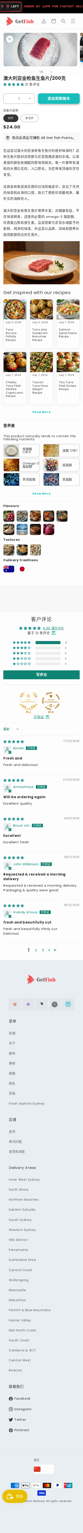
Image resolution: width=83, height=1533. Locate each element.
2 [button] (36, 950)
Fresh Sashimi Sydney (27, 1103)
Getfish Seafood (33, 1501)
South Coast (19, 1340)
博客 (12, 1063)
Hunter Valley (20, 1320)
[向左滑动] (32, 72)
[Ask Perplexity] (68, 1004)
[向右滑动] (51, 72)
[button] (53, 21)
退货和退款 (17, 1151)
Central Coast (20, 1270)
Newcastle (17, 1290)
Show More (41, 412)
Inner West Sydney (24, 1179)
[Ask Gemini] (28, 1004)
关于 (12, 1043)
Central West (20, 1360)
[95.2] (28, 701)
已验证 (39, 717)
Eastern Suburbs (22, 1209)
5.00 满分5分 (53, 628)
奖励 (12, 1093)
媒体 (12, 1053)
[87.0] (51, 701)
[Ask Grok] (41, 1004)
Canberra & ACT (22, 1350)
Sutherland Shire (22, 1260)
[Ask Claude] (15, 1004)
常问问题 (15, 1141)
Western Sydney (22, 1230)
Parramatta (18, 1250)
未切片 (29, 118)
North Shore (19, 1189)
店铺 (12, 1033)
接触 (12, 1073)
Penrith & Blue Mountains (29, 1310)
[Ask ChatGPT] (55, 1004)
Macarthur (17, 1300)
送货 (12, 1131)
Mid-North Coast (23, 1330)
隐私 (12, 1083)
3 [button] (43, 950)
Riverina (15, 1370)
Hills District (18, 1240)
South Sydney (20, 1220)
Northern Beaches (24, 1199)
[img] (13, 741)
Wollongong (19, 1280)
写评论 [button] (41, 674)
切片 (11, 118)
